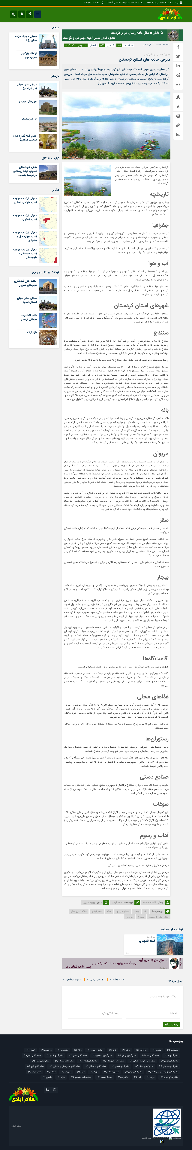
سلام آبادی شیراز (40, 1061)
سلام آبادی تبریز (32, 1055)
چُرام (61, 1077)
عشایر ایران (34, 1071)
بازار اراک (32, 332)
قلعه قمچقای (147, 941)
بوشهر (126, 1050)
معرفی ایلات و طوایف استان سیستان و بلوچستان (25, 254)
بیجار (136, 911)
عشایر (51, 1071)
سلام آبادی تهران (169, 1061)
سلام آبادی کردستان (159, 917)
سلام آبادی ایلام (55, 1055)
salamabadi (149, 902)
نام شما (173, 1013)
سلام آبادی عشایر (144, 1066)
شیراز (81, 1071)
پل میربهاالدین (29, 119)
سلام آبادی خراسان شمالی (142, 1061)
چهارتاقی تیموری (27, 102)
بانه (145, 911)
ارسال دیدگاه (171, 1025)
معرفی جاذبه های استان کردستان (144, 59)
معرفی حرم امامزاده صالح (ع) (26, 38)
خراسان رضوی (95, 1050)
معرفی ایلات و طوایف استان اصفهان (25, 217)
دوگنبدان (46, 1050)
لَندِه (137, 1077)
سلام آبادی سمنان (64, 1061)
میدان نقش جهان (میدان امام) (27, 87)
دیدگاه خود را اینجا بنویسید (163, 996)
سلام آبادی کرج (35, 1066)
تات (112, 1050)
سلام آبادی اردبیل (127, 1055)
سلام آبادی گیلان (133, 1071)
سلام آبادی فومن (120, 1066)
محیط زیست (105, 1077)
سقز (109, 911)
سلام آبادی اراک (150, 1055)
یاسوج (47, 1077)
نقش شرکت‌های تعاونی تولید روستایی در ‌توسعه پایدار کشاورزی (25, 173)
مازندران (123, 1077)
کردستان (147, 45)
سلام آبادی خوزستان (113, 1061)
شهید (94, 1071)
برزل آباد (141, 1050)
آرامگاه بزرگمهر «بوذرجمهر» (29, 55)
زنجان (31, 1050)
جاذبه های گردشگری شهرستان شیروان (25, 283)
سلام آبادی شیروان (168, 1066)
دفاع (78, 1050)
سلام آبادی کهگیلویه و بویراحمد (163, 1071)
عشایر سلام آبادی (169, 1077)
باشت (157, 1050)
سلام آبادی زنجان (88, 1061)
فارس (150, 1077)
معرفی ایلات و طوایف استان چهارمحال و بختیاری (25, 237)
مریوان (129, 917)
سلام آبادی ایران (78, 911)
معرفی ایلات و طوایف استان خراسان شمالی (25, 200)
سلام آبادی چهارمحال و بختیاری (65, 1066)
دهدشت (63, 1050)
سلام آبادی (97, 911)
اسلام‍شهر (172, 1050)
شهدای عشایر (111, 1071)
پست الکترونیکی (110, 1013)
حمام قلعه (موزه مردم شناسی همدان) (25, 138)
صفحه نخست (162, 45)
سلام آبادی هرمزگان (96, 1066)
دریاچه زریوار (122, 911)
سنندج (141, 917)
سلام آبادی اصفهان (102, 1055)
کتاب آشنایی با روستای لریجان (28, 317)
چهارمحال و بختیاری (81, 1077)
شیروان (66, 1071)
